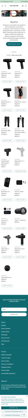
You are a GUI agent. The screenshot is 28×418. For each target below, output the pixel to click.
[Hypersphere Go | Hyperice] (7, 268)
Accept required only (14, 411)
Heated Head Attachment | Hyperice (5, 163)
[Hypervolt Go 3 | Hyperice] (7, 93)
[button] (2, 5)
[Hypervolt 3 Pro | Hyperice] (7, 64)
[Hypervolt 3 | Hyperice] (21, 64)
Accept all (14, 408)
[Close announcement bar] (26, 1)
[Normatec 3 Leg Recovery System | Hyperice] (21, 121)
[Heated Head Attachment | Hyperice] (7, 152)
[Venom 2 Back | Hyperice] (21, 182)
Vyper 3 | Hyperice (20, 220)
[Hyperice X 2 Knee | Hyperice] (21, 93)
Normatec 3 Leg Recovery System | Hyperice (20, 132)
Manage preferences (14, 415)
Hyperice (4, 71)
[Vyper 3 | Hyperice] (21, 211)
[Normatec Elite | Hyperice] (7, 121)
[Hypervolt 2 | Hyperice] (7, 239)
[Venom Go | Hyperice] (7, 211)
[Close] (27, 396)
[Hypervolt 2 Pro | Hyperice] (21, 239)
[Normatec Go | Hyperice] (7, 182)
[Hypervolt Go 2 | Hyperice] (21, 152)
